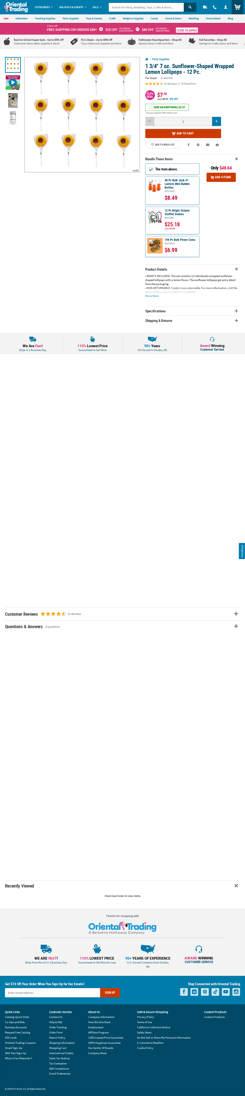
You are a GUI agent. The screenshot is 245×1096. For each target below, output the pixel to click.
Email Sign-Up (13, 1048)
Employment (95, 1027)
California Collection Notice (153, 1027)
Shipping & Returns (158, 320)
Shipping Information (62, 1043)
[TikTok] (215, 992)
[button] (82, 114)
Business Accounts (16, 1027)
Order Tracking (58, 1027)
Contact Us (55, 1017)
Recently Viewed (19, 886)
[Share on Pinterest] (198, 144)
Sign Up (110, 992)
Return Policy (57, 1037)
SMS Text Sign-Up (15, 1053)
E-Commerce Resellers (150, 1043)
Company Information (101, 1017)
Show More (151, 296)
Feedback (242, 551)
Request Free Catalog (17, 1032)
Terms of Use (144, 1022)
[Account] (226, 7)
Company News (97, 1053)
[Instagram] (236, 992)
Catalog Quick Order (17, 1017)
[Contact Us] (215, 7)
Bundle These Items (159, 158)
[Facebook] (184, 992)
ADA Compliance (59, 1068)
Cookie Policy (145, 1048)
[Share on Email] (208, 144)
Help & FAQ (55, 1022)
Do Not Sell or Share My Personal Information (164, 1037)
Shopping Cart (57, 1048)
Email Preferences (59, 1073)
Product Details (156, 269)
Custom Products (214, 1017)
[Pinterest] (205, 992)
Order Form (56, 1032)
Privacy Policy (145, 1017)
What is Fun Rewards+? (18, 1058)
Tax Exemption (58, 1063)
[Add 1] (216, 121)
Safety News (144, 1032)
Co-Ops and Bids (15, 1022)
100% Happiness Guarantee (104, 1043)
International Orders (61, 1053)
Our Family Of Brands (100, 1048)
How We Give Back (99, 1022)
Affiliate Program (98, 1032)
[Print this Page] (217, 144)
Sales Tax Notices (59, 1058)
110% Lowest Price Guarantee (105, 1037)
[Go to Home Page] (146, 59)
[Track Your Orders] (205, 7)
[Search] (190, 7)
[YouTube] (226, 992)
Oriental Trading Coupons (20, 1043)
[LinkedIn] (194, 992)
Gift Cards (11, 1037)
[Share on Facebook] (189, 144)
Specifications (155, 310)
